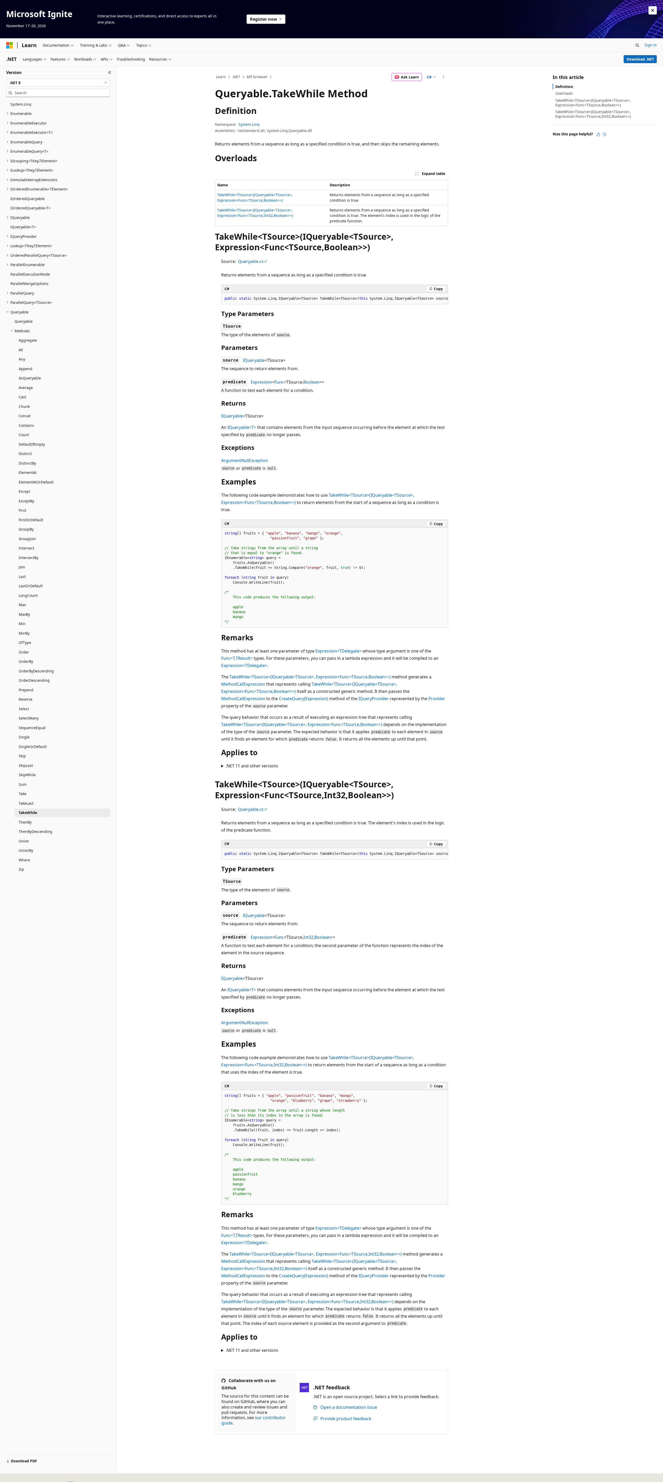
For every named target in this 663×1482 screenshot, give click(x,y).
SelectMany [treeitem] (29, 718)
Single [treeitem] (24, 737)
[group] (334, 298)
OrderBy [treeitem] (26, 661)
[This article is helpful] (598, 134)
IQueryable (254, 360)
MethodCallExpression (243, 684)
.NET (236, 76)
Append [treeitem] (25, 368)
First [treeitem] (22, 510)
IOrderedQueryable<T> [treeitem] (30, 208)
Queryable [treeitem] (24, 321)
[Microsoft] (9, 45)
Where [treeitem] (24, 859)
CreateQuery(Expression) (303, 698)
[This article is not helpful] (604, 134)
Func (279, 382)
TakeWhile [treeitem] (28, 812)
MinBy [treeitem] (24, 633)
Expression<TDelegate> (338, 651)
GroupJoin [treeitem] (27, 538)
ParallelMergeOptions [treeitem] (29, 283)
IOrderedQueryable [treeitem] (27, 198)
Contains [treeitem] (26, 425)
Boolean (311, 382)
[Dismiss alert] (652, 10)
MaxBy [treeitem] (24, 614)
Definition (564, 86)
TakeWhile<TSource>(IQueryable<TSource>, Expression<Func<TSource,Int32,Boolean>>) (315, 1254)
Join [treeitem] (22, 566)
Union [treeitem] (24, 841)
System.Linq (249, 124)
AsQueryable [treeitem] (30, 378)
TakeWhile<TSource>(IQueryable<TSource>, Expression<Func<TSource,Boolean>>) (310, 677)
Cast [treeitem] (22, 396)
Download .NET (640, 59)
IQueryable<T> (241, 427)
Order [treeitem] (24, 652)
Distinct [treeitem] (25, 453)
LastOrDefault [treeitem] (31, 585)
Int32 (308, 937)
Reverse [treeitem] (25, 699)
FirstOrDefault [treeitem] (31, 519)
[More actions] (443, 77)
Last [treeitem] (22, 576)
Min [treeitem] (22, 623)
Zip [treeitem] (21, 869)
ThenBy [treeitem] (25, 822)
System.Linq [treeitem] (20, 104)
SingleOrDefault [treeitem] (33, 746)
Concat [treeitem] (25, 415)
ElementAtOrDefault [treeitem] (36, 482)
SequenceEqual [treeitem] (32, 727)
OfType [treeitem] (25, 642)
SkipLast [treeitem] (26, 765)
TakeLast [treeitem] (26, 803)
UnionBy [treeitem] (26, 850)
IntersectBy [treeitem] (28, 557)
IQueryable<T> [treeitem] (23, 226)
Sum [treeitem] (22, 784)
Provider (436, 698)
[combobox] (58, 83)
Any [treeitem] (22, 359)
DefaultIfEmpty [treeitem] (32, 444)
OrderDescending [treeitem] (34, 680)
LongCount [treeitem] (28, 595)
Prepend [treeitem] (26, 689)
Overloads (564, 93)
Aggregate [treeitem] (28, 340)
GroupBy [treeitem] (26, 529)
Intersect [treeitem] (26, 548)
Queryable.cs (251, 261)
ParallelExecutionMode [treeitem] (30, 274)
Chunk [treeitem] (24, 406)
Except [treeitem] (24, 491)
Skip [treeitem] (22, 755)
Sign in (651, 44)
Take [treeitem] (22, 793)
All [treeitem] (21, 349)
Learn (221, 76)
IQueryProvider (373, 698)
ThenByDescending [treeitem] (35, 831)
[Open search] (637, 45)
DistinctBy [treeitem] (27, 463)
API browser (257, 76)
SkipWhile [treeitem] (27, 774)
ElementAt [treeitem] (28, 472)
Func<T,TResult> (237, 658)
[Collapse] (109, 72)
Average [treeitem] (26, 387)
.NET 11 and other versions (252, 766)
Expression (261, 382)
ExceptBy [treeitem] (26, 500)
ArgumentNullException (244, 460)
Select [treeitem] (24, 708)
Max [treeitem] (22, 604)
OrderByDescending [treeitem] (36, 671)
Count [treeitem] (24, 434)
